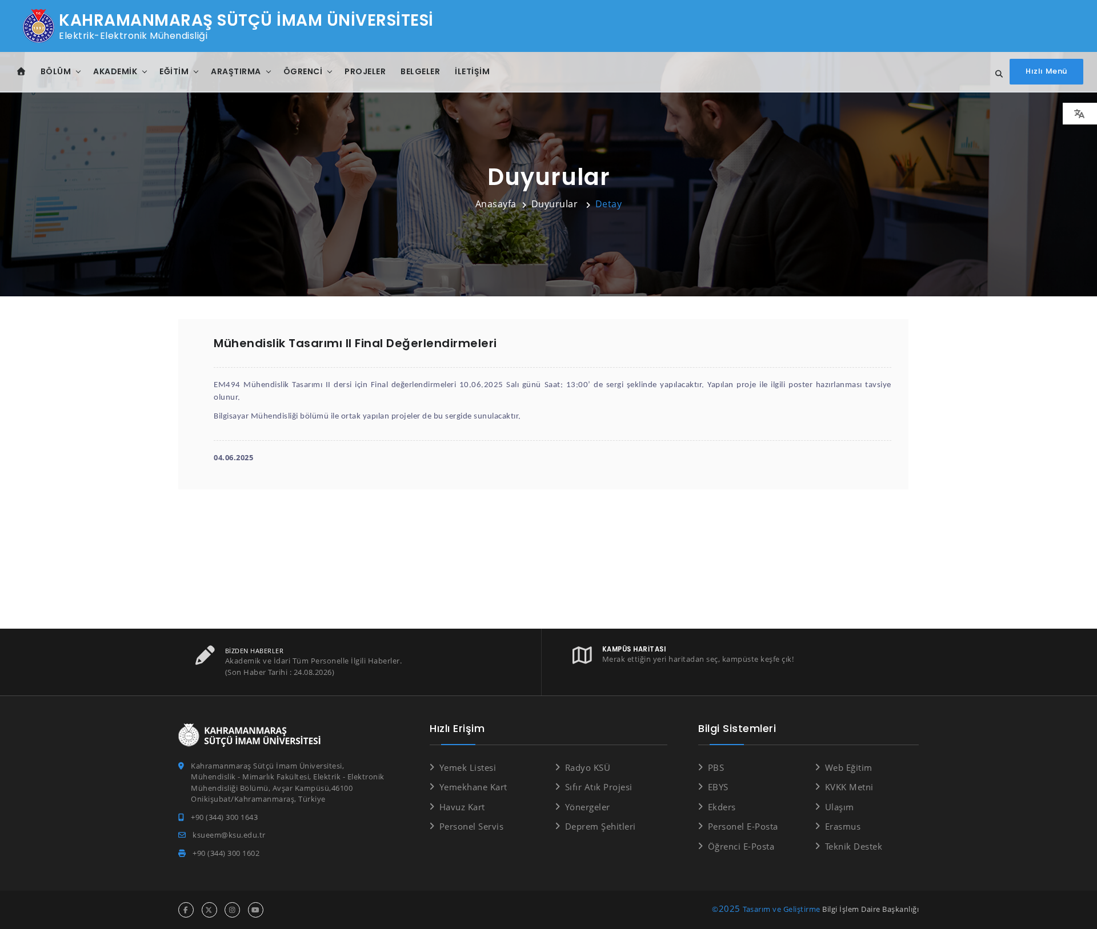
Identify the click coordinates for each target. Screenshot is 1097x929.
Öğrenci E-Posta (741, 846)
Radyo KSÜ (587, 767)
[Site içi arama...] (995, 74)
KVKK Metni (849, 787)
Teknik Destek (853, 846)
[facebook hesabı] (186, 910)
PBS (716, 767)
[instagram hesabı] (232, 910)
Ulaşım (839, 807)
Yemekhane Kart (473, 787)
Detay (608, 204)
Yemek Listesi (467, 767)
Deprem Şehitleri (600, 826)
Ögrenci (303, 71)
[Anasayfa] (21, 72)
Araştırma (236, 71)
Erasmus (842, 826)
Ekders (722, 807)
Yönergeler (587, 807)
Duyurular (555, 204)
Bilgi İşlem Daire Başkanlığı (870, 909)
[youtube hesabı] (256, 910)
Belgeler (420, 71)
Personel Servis (471, 826)
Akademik (115, 71)
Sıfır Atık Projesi (598, 787)
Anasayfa (496, 204)
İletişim (472, 71)
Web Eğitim (848, 767)
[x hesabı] (209, 910)
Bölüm (56, 71)
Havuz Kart (462, 807)
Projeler (365, 71)
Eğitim (174, 71)
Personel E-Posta (743, 826)
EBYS (718, 787)
